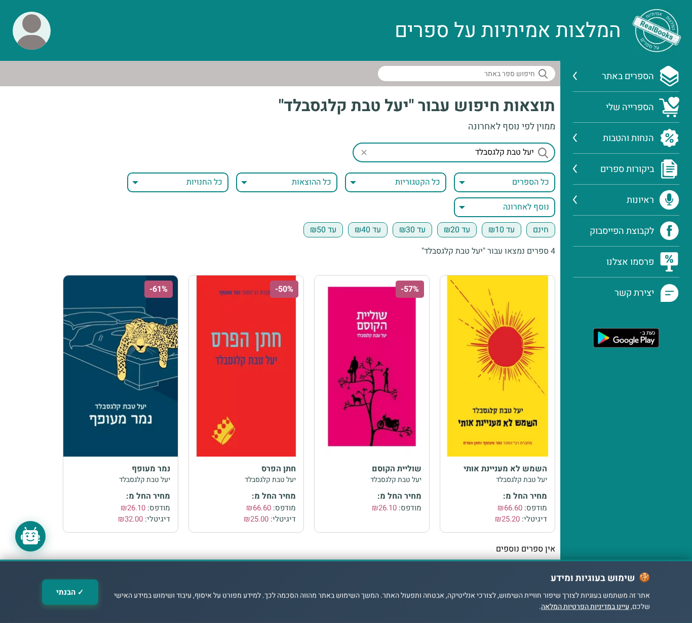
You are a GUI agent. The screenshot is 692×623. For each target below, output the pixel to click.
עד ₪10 (501, 230)
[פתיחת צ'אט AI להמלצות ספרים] (30, 536)
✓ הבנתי (70, 592)
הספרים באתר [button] (628, 76)
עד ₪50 (323, 230)
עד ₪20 (457, 230)
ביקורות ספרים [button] (627, 169)
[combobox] (395, 182)
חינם (541, 230)
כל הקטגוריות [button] (417, 182)
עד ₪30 (412, 230)
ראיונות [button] (640, 200)
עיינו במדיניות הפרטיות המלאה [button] (585, 607)
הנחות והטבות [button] (628, 138)
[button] (32, 31)
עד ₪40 (368, 230)
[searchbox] (466, 73)
